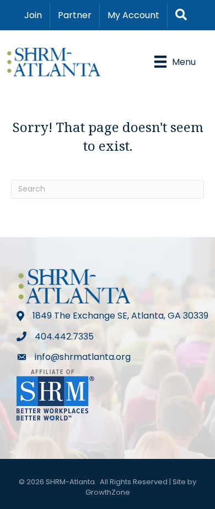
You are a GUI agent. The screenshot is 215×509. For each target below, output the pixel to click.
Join (33, 15)
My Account (133, 15)
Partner (75, 15)
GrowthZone (107, 492)
